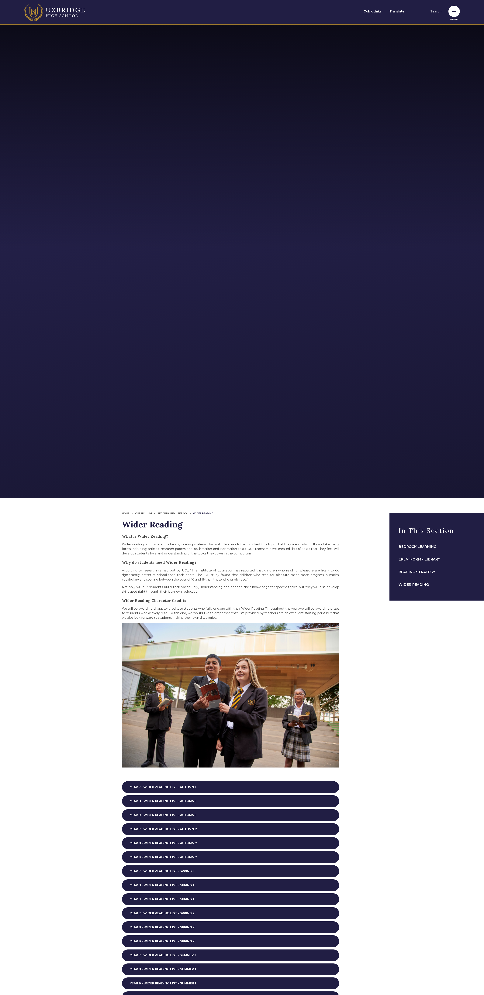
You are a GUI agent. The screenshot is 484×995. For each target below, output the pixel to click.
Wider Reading (203, 513)
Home (126, 513)
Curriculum (143, 513)
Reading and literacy (172, 513)
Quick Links (373, 11)
